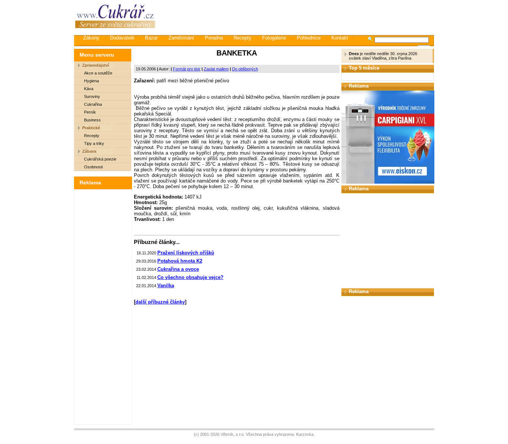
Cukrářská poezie (100, 159)
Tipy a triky (94, 143)
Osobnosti (93, 167)
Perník (90, 112)
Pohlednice (309, 38)
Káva (88, 88)
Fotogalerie (274, 38)
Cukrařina (93, 104)
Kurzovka (305, 434)
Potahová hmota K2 (179, 261)
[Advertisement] (298, 17)
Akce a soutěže (98, 73)
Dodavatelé (122, 38)
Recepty (242, 38)
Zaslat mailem (216, 69)
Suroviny (92, 96)
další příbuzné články (160, 302)
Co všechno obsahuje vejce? (190, 277)
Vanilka (165, 285)
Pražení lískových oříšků (185, 253)
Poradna (214, 38)
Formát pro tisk (186, 69)
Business (92, 120)
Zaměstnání (181, 38)
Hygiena (91, 81)
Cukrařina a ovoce (178, 269)
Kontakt (339, 38)
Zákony (91, 38)
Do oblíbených (245, 69)
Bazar (151, 38)
